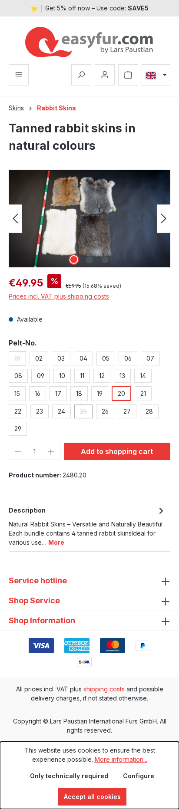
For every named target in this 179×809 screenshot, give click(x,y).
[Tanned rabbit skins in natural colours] (89, 218)
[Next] (163, 218)
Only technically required (69, 775)
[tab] (87, 525)
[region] (89, 218)
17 (58, 393)
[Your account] (104, 75)
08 (18, 375)
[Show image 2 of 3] (89, 259)
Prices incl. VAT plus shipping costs (59, 296)
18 (79, 393)
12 (102, 375)
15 (17, 393)
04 (83, 358)
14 (143, 375)
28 (149, 411)
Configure (138, 775)
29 (17, 428)
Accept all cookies (92, 796)
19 (100, 393)
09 (40, 375)
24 (61, 411)
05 (105, 358)
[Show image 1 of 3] (73, 259)
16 (37, 393)
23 (39, 411)
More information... (121, 759)
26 (105, 411)
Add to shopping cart (117, 451)
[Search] (81, 75)
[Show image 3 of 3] (105, 259)
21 (143, 393)
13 (122, 375)
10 (62, 375)
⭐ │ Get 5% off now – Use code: (89, 8)
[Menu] (18, 75)
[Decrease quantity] (18, 451)
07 (150, 358)
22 (17, 411)
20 (121, 393)
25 (86, 413)
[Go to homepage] (89, 42)
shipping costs (104, 689)
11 (82, 375)
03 (61, 358)
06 (128, 358)
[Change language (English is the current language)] (156, 75)
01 (20, 360)
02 (39, 358)
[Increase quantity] (51, 451)
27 (127, 411)
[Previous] (15, 218)
